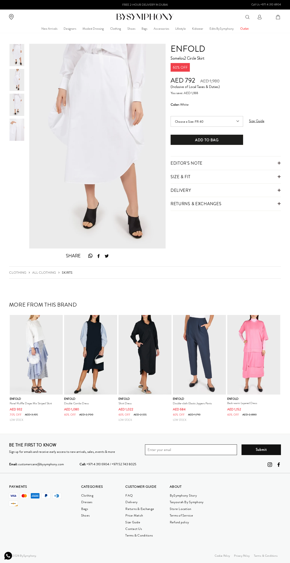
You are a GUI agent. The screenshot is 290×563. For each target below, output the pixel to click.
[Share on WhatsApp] (90, 256)
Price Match (134, 515)
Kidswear (197, 28)
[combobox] (247, 16)
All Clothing (44, 272)
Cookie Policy (222, 555)
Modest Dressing (93, 28)
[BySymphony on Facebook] (278, 464)
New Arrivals (49, 28)
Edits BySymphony (222, 28)
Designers (70, 28)
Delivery (131, 502)
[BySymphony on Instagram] (270, 464)
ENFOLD (188, 49)
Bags (144, 28)
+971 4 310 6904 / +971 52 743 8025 (108, 464)
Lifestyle (180, 28)
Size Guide (132, 522)
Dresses (86, 502)
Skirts (67, 272)
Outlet (244, 28)
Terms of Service (181, 515)
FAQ (129, 495)
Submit (261, 449)
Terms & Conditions (139, 535)
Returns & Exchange (139, 508)
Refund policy (179, 522)
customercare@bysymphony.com (36, 464)
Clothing (115, 28)
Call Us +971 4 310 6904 (266, 4)
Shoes (131, 28)
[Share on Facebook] (99, 256)
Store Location (180, 508)
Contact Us (133, 528)
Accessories (161, 28)
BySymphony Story (183, 495)
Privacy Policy (242, 555)
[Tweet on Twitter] (107, 256)
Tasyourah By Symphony (187, 502)
